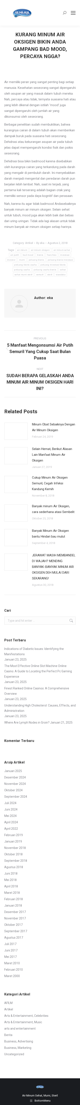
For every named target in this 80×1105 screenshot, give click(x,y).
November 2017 (15, 918)
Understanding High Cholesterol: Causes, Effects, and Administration (40, 708)
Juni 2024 (10, 809)
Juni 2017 (10, 950)
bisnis (40, 255)
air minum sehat (62, 250)
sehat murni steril (23, 274)
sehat (63, 269)
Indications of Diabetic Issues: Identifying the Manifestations (34, 651)
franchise (52, 255)
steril (49, 274)
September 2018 (15, 860)
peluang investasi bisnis (53, 265)
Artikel (29, 243)
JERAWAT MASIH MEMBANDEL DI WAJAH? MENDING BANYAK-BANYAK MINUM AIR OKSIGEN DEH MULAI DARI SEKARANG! (54, 566)
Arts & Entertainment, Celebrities (26, 1015)
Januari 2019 (13, 841)
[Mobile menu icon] (73, 12)
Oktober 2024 (13, 790)
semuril (40, 274)
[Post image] (16, 431)
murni (22, 260)
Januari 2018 (13, 905)
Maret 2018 (12, 892)
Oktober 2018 (13, 854)
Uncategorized (14, 1054)
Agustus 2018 (13, 867)
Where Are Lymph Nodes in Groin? (26, 722)
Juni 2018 (10, 873)
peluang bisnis (36, 260)
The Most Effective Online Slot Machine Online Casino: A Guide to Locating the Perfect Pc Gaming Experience (38, 671)
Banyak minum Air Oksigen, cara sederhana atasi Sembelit (53, 509)
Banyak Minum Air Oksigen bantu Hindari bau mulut (50, 533)
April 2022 (11, 828)
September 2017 (15, 931)
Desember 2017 (15, 912)
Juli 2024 (10, 803)
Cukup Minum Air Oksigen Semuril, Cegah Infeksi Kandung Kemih (50, 483)
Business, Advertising (18, 1041)
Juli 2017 (10, 944)
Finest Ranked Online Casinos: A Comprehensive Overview (36, 691)
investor (11, 260)
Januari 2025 (13, 771)
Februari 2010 (13, 969)
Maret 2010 (12, 963)
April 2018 (11, 886)
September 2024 (15, 796)
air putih (14, 255)
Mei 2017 (10, 956)
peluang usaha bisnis (45, 269)
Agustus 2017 (13, 937)
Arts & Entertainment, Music (23, 1022)
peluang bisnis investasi (60, 260)
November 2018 (15, 848)
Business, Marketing (17, 1047)
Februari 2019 (13, 835)
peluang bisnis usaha (25, 265)
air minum (22, 250)
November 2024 (15, 784)
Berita (8, 1035)
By (40, 243)
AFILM (8, 1003)
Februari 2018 (13, 899)
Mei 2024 (10, 816)
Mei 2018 (10, 880)
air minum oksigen (40, 250)
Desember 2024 (15, 777)
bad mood (28, 255)
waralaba (60, 274)
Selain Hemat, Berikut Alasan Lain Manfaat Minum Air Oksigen (52, 454)
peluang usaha (22, 269)
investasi (65, 255)
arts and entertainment (20, 1028)
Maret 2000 (12, 976)
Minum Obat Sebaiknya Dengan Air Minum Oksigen (53, 427)
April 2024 (11, 822)
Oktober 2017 (13, 924)
